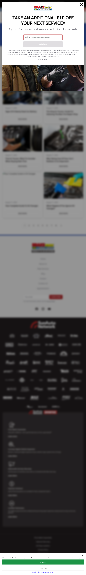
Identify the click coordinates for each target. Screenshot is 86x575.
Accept (43, 562)
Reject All (43, 568)
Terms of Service (42, 56)
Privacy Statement (47, 572)
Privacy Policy (55, 56)
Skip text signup (43, 59)
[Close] (81, 4)
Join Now (43, 44)
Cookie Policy (36, 572)
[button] (83, 556)
